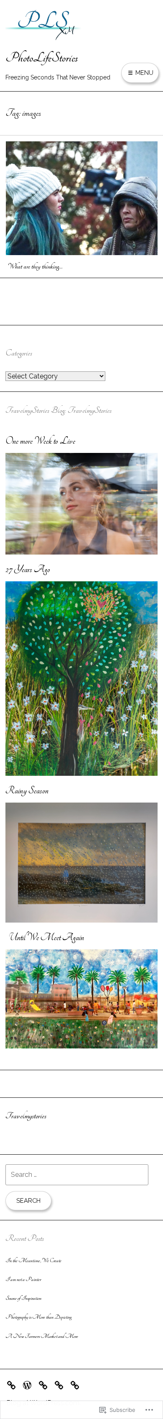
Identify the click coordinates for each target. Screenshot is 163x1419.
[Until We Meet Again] (81, 1046)
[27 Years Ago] (81, 773)
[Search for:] (76, 1175)
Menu (143, 72)
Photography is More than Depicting (38, 1317)
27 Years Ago (27, 569)
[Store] (29, 1384)
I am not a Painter (23, 1279)
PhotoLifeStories (41, 57)
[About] (45, 1384)
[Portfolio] (13, 1384)
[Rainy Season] (81, 920)
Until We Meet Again (44, 937)
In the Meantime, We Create (33, 1260)
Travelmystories (25, 1116)
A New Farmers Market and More (41, 1336)
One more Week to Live (40, 441)
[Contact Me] (61, 1384)
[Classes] (77, 1384)
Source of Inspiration (23, 1298)
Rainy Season (26, 790)
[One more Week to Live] (81, 552)
